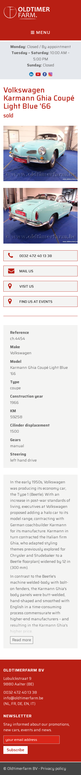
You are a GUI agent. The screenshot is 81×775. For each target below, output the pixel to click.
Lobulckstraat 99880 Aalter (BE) (18, 681)
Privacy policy (53, 768)
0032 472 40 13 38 (20, 692)
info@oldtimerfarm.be (23, 698)
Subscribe (15, 750)
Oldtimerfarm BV (22, 768)
